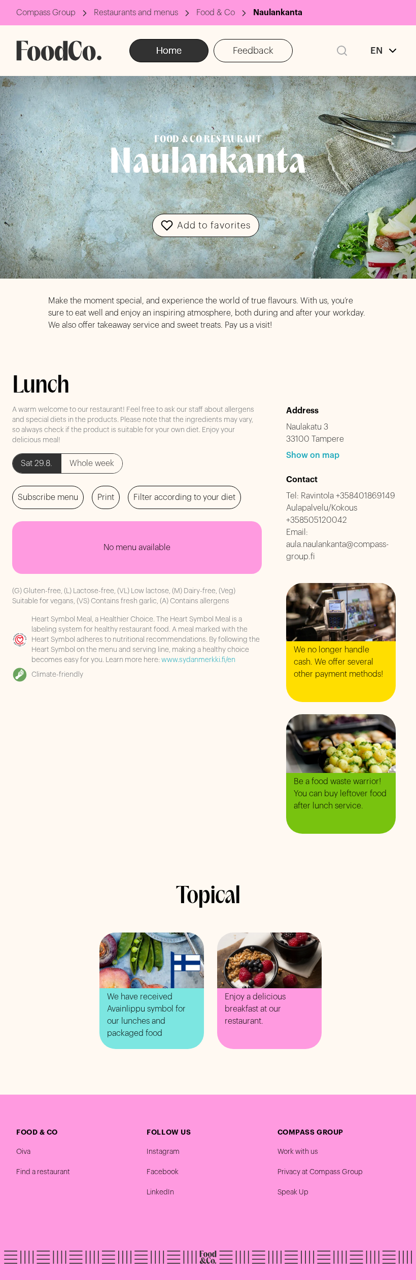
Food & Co (215, 13)
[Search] (342, 51)
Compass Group (46, 13)
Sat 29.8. (36, 463)
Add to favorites (214, 225)
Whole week (92, 463)
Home (169, 50)
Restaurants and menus (136, 13)
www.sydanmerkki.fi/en (198, 660)
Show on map (312, 455)
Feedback (253, 50)
